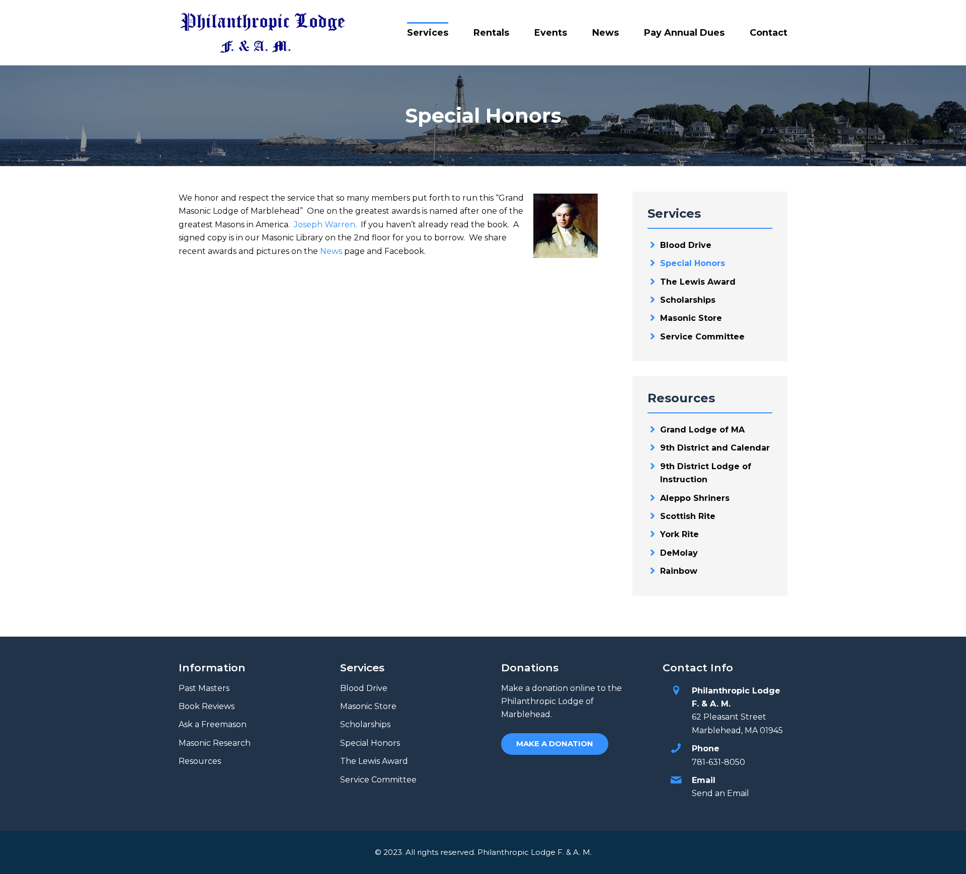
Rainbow (678, 571)
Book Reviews (206, 706)
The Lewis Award (698, 282)
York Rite (679, 534)
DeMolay (679, 553)
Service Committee (702, 336)
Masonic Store (691, 318)
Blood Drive (685, 245)
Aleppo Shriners (695, 498)
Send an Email (720, 793)
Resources (200, 761)
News (331, 251)
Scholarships (687, 300)
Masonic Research (215, 743)
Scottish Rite (687, 516)
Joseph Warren (324, 224)
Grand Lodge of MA (702, 429)
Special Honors (692, 263)
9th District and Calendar (715, 448)
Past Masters (204, 688)
